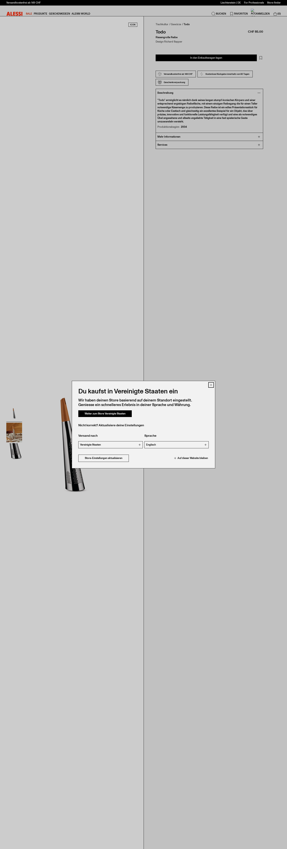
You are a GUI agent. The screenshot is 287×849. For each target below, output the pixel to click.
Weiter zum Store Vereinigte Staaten (105, 413)
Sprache (150, 435)
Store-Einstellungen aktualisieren (103, 458)
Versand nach (88, 435)
